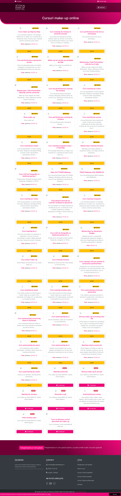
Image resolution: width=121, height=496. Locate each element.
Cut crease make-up (29, 260)
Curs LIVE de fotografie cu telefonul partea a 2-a (60, 234)
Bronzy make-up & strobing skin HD (91, 318)
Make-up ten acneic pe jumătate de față (60, 61)
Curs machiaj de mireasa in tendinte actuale (60, 33)
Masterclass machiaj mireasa (92, 146)
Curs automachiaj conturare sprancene (92, 291)
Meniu (102, 8)
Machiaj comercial (61, 372)
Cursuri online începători (85, 472)
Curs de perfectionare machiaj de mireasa (60, 90)
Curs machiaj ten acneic (91, 117)
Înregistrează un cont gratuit (32, 448)
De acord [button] (115, 494)
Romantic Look (60, 394)
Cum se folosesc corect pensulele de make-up (60, 420)
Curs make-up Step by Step (29, 32)
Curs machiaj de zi (29, 231)
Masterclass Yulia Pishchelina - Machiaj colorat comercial (29, 92)
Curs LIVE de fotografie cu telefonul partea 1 (29, 175)
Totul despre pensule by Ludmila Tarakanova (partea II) (60, 202)
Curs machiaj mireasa (60, 260)
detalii (29, 51)
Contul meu (102, 1)
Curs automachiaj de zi (60, 317)
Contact (19, 1)
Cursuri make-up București (85, 480)
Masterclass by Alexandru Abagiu (92, 232)
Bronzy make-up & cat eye (92, 372)
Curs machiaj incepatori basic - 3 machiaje (60, 147)
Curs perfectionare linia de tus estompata (92, 33)
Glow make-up (29, 117)
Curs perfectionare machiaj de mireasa (60, 118)
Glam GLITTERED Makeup (61, 172)
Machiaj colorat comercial (92, 345)
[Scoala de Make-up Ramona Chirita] (20, 7)
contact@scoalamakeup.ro (55, 464)
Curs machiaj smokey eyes (60, 290)
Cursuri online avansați (84, 476)
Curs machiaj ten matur (92, 89)
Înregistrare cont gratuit (84, 464)
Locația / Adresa (52, 472)
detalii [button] (49, 494)
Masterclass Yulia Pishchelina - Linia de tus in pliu (92, 63)
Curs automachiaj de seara (29, 345)
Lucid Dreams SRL (80, 492)
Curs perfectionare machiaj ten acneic (29, 61)
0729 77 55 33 (52, 468)
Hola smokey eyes (29, 418)
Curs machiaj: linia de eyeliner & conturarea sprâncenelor (91, 263)
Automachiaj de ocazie (92, 394)
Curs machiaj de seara (29, 290)
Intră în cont (81, 468)
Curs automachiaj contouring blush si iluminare (29, 319)
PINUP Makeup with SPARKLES (92, 172)
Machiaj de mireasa (29, 394)
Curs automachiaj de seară (29, 372)
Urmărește (61, 385)
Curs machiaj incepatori (92, 199)
